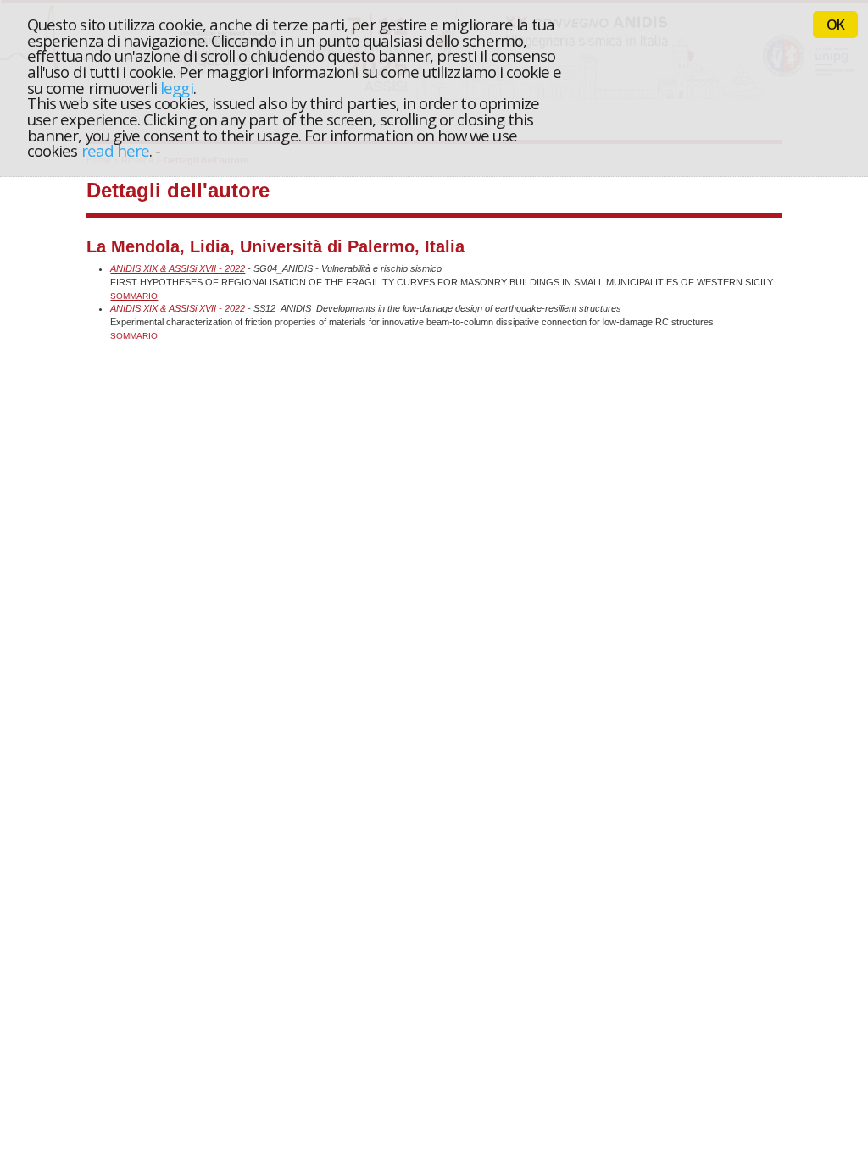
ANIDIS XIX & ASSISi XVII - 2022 (177, 268)
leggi (176, 87)
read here (115, 150)
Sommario (134, 296)
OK (835, 24)
